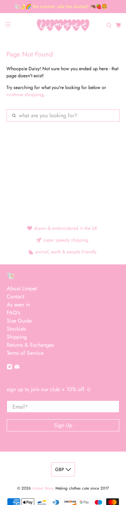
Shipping (17, 337)
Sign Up (63, 425)
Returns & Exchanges (30, 345)
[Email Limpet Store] (17, 368)
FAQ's (13, 313)
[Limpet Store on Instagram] (9, 368)
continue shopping (24, 94)
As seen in (18, 304)
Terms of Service (25, 353)
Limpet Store (42, 488)
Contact (15, 296)
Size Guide (19, 321)
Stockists (16, 329)
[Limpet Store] (63, 25)
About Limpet (22, 288)
